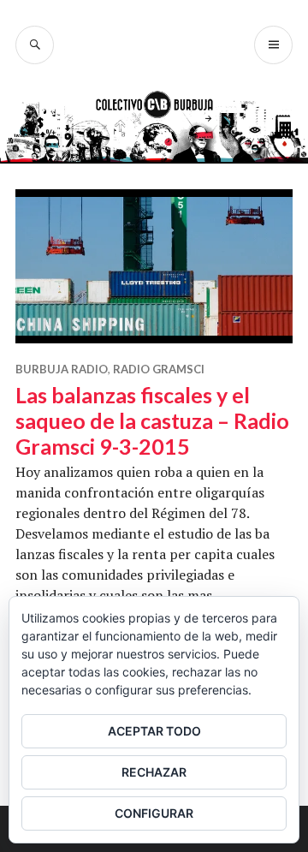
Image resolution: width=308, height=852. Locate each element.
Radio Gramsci (158, 369)
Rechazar (154, 772)
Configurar (154, 813)
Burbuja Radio (61, 369)
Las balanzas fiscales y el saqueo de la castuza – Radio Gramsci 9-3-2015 (152, 420)
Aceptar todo (154, 731)
